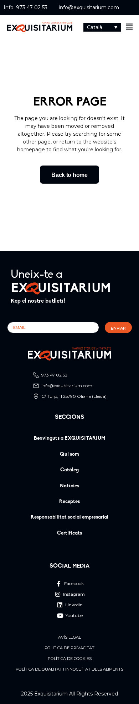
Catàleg (69, 470)
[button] (102, 27)
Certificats (69, 533)
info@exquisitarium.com (89, 7)
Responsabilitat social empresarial (69, 517)
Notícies (69, 486)
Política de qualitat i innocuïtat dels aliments (69, 669)
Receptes (69, 501)
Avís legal (69, 637)
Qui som (69, 454)
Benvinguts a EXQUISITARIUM (69, 438)
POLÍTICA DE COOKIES (70, 658)
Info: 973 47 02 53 (25, 7)
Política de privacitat (69, 648)
